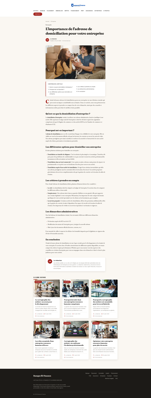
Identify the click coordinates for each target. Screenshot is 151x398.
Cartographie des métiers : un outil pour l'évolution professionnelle (74, 343)
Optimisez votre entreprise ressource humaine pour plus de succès (103, 343)
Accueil (36, 10)
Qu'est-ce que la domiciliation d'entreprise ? (61, 87)
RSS (117, 378)
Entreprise (98, 10)
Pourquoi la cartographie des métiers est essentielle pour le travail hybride (102, 302)
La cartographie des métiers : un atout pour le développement (43, 302)
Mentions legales (109, 378)
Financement (75, 10)
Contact (38, 14)
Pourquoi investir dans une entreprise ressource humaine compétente (73, 302)
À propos (106, 10)
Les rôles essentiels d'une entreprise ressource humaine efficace (44, 343)
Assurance (89, 10)
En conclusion (81, 91)
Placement (50, 10)
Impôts (66, 10)
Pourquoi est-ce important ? (57, 89)
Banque (42, 10)
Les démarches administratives (86, 89)
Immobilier (59, 10)
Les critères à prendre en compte (86, 86)
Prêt (82, 10)
